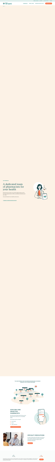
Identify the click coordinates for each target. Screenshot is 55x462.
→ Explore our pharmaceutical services (10, 200)
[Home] (7, 3)
